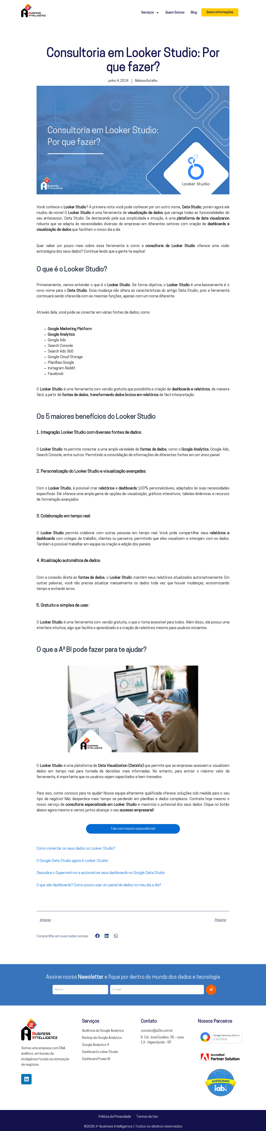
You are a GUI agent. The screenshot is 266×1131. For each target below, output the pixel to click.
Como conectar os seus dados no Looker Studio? (76, 849)
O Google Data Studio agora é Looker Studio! (72, 861)
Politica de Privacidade (115, 1117)
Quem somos (175, 12)
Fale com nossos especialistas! (133, 829)
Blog (194, 12)
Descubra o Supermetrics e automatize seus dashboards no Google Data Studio (101, 873)
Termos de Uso (147, 1117)
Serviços (147, 12)
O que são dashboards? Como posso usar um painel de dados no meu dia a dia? (99, 885)
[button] (97, 935)
